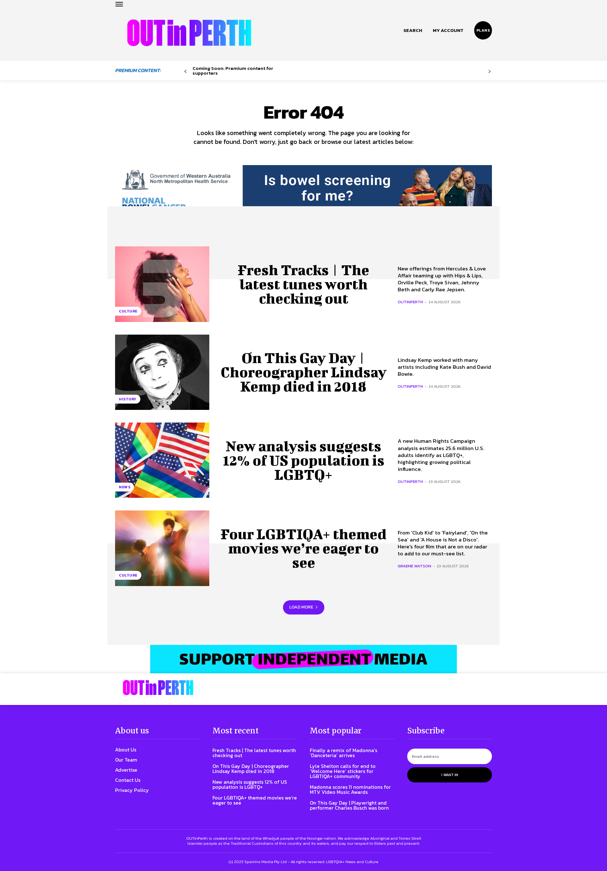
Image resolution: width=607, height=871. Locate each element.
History (128, 399)
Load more (301, 607)
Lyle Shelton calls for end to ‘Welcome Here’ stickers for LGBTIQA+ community (343, 771)
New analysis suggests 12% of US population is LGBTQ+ (303, 460)
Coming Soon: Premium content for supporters (233, 71)
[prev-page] (185, 72)
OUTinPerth (410, 302)
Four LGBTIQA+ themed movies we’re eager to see (304, 548)
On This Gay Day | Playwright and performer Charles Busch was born (349, 805)
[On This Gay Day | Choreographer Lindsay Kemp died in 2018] (162, 372)
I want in (449, 775)
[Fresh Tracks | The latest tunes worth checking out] (162, 284)
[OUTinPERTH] (189, 32)
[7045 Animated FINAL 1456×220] (303, 193)
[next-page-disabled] (490, 72)
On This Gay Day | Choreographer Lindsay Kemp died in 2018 (304, 371)
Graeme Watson (414, 566)
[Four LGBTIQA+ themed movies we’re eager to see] (162, 548)
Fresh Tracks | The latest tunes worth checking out (303, 284)
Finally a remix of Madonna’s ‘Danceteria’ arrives (343, 752)
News (124, 487)
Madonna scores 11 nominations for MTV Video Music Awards (350, 789)
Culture (128, 311)
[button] (412, 30)
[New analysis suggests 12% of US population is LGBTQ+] (162, 460)
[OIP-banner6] (303, 659)
